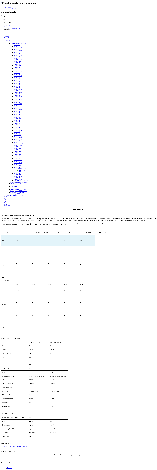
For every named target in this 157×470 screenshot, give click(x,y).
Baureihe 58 (17, 102)
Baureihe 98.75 (18, 177)
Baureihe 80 (17, 121)
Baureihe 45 (17, 84)
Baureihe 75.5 (17, 118)
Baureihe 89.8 (17, 135)
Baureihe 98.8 (17, 174)
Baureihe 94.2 (17, 157)
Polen (5, 201)
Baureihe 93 (17, 152)
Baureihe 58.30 (18, 104)
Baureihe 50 (17, 86)
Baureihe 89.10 (18, 136)
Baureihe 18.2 (17, 61)
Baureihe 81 (17, 123)
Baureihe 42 (17, 80)
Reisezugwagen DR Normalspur (18, 191)
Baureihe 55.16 (18, 96)
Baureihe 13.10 (18, 55)
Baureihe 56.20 (18, 99)
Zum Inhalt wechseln (9, 7)
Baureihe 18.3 (17, 62)
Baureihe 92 (17, 146)
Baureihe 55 (17, 93)
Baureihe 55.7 (17, 95)
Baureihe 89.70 (18, 139)
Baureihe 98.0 (17, 166)
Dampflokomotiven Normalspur (18, 43)
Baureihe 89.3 (17, 133)
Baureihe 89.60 (18, 138)
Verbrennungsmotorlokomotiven (18, 185)
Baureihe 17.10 (18, 59)
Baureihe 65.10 (18, 110)
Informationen (7, 205)
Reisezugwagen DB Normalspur (18, 189)
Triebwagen (13, 186)
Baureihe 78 (17, 120)
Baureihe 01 (17, 45)
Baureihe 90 (17, 140)
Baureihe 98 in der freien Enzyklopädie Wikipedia (14, 446)
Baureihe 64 (17, 107)
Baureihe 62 (17, 105)
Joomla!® (9, 468)
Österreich (6, 199)
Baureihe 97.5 (17, 164)
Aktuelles (6, 37)
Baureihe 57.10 (18, 101)
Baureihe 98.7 (17, 173)
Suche (5, 39)
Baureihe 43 (17, 81)
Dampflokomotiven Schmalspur (18, 182)
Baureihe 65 (17, 108)
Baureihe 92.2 (17, 148)
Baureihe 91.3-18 (18, 143)
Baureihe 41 (17, 79)
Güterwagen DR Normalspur (18, 194)
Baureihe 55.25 (18, 98)
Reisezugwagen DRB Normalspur (19, 188)
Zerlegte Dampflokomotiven (21, 180)
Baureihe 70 (17, 112)
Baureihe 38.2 (17, 74)
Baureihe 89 (17, 132)
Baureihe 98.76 (18, 179)
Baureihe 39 (17, 77)
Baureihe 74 (17, 114)
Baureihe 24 (17, 73)
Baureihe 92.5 (17, 151)
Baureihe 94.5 (17, 158)
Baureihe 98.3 (17, 167)
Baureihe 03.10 (18, 51)
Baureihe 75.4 (17, 117)
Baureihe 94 (17, 155)
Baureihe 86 (17, 127)
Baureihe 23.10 (18, 71)
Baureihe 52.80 (18, 92)
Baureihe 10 (17, 53)
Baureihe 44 (17, 83)
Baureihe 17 (17, 58)
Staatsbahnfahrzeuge (12, 42)
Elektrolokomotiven (15, 183)
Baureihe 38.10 (18, 76)
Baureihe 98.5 (17, 171)
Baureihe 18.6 (17, 65)
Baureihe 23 (17, 70)
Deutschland (7, 40)
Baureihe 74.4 (17, 115)
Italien (5, 198)
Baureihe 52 (17, 90)
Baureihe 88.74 (18, 130)
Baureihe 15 (17, 56)
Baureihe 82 (17, 124)
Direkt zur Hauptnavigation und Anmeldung (15, 8)
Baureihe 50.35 (18, 87)
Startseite (6, 36)
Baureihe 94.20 (18, 160)
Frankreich (6, 197)
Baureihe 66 (17, 111)
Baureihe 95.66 (18, 163)
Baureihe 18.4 (17, 64)
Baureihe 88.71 (18, 129)
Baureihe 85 (17, 126)
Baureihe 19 (17, 67)
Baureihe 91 (17, 142)
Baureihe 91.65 (18, 145)
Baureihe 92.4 (17, 149)
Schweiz (6, 204)
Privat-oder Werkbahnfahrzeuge (15, 195)
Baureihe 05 (17, 52)
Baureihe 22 (17, 68)
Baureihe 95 (17, 161)
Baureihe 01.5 (17, 46)
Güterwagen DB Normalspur (18, 192)
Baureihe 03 (17, 49)
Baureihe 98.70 (18, 176)
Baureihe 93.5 (17, 154)
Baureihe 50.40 (18, 89)
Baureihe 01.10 (18, 48)
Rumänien (6, 202)
